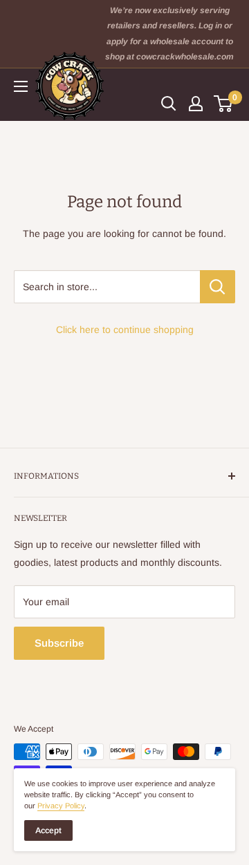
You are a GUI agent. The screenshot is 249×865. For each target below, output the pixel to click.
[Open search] (168, 103)
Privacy (60, 805)
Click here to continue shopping (125, 329)
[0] (223, 103)
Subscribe (59, 643)
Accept (48, 830)
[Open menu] (21, 86)
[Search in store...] (217, 286)
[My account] (196, 103)
